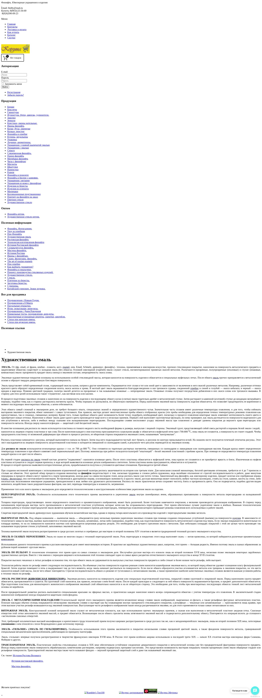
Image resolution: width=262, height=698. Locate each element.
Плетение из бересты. (18, 280)
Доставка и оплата (16, 29)
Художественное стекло (19, 202)
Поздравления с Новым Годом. (23, 300)
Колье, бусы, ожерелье (18, 128)
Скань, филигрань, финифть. (22, 258)
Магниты (12, 164)
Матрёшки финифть (17, 158)
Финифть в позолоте (18, 175)
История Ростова (16, 253)
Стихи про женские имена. (21, 319)
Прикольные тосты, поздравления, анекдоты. (30, 314)
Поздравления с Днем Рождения (24, 311)
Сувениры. (13, 286)
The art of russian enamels (19, 261)
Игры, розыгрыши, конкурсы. (22, 308)
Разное (10, 172)
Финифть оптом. (16, 214)
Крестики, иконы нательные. (22, 123)
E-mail (4, 72)
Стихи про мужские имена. (21, 322)
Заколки (11, 117)
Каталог (11, 35)
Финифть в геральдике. (19, 269)
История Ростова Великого (27, 655)
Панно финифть (15, 156)
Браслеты (12, 109)
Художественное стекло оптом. (23, 216)
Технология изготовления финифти (25, 242)
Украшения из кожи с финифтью (24, 183)
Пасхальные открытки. (19, 305)
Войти (5, 87)
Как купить (13, 32)
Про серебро (13, 264)
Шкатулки (12, 167)
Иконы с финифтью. (17, 256)
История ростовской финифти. (27, 661)
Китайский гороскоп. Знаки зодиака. (26, 288)
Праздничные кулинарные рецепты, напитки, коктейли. (36, 316)
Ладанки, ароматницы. (19, 142)
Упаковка (12, 139)
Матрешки (12, 191)
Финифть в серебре (17, 134)
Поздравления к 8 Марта (20, 303)
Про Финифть (14, 234)
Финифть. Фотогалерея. (19, 228)
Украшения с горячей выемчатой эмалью (28, 145)
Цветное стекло (15, 199)
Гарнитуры (13, 112)
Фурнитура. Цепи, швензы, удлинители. (28, 115)
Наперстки (12, 169)
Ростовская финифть (18, 239)
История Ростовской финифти (23, 245)
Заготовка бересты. (17, 283)
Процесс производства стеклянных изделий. (30, 272)
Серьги (11, 150)
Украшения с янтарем (18, 180)
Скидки (11, 37)
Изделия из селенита (18, 188)
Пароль (5, 77)
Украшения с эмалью (18, 147)
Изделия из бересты (17, 186)
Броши (10, 107)
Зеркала (11, 120)
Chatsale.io (255, 697)
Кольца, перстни (15, 131)
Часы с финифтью (16, 161)
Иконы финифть (15, 126)
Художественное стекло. (20, 275)
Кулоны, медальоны (17, 137)
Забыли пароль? (15, 95)
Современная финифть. (19, 153)
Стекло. (11, 277)
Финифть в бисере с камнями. (22, 178)
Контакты (12, 26)
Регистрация (13, 92)
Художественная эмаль (19, 236)
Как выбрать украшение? (20, 267)
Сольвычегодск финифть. (20, 247)
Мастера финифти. (17, 250)
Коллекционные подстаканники (24, 194)
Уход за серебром (16, 231)
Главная (11, 24)
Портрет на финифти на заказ (22, 197)
